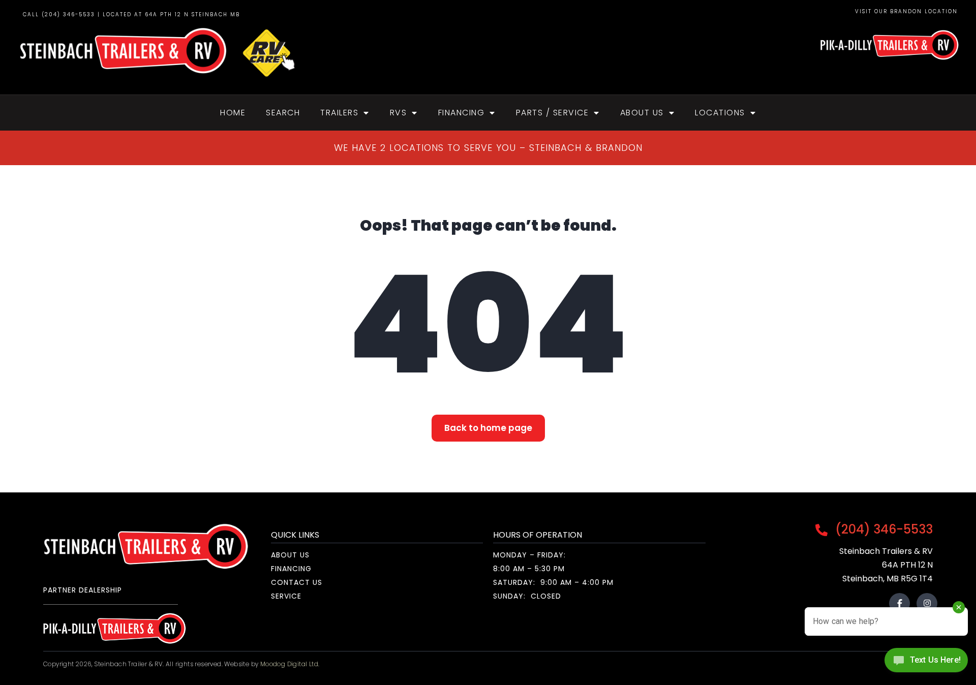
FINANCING (291, 569)
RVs (398, 112)
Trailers (339, 112)
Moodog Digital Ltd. (290, 664)
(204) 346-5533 (882, 529)
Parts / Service (552, 112)
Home (233, 112)
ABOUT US (290, 555)
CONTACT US (296, 582)
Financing (461, 112)
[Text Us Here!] (926, 663)
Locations (720, 112)
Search (283, 112)
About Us (642, 112)
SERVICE (286, 596)
